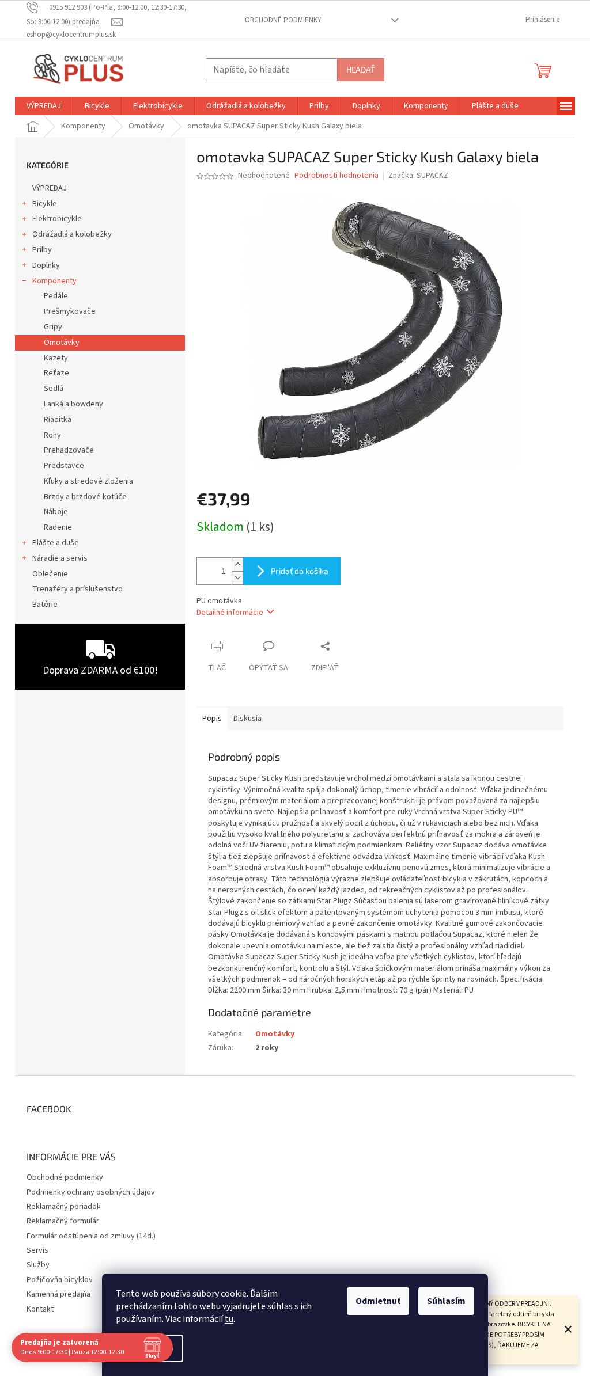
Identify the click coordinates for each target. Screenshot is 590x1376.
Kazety (56, 358)
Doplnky (46, 265)
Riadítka (57, 419)
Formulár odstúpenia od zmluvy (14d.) (91, 1236)
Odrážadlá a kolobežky (72, 234)
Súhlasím (446, 1301)
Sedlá (53, 388)
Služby (38, 1265)
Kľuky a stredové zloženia (88, 481)
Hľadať (360, 69)
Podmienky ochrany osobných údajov (91, 1192)
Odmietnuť (377, 1301)
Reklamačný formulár (63, 1221)
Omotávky (62, 342)
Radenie (58, 527)
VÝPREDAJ (49, 188)
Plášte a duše (55, 543)
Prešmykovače (70, 311)
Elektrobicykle (57, 219)
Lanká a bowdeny (73, 404)
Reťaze (56, 373)
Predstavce (64, 466)
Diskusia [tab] (247, 718)
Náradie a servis (60, 558)
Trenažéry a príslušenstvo (77, 589)
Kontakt (40, 1309)
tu (229, 1319)
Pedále (56, 296)
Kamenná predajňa (58, 1294)
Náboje (56, 512)
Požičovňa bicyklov (60, 1280)
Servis (37, 1250)
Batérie (45, 604)
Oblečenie (50, 574)
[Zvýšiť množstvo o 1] (237, 564)
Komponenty (54, 281)
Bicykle (44, 204)
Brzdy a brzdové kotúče (85, 497)
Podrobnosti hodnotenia (336, 175)
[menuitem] (44, 106)
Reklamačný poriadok (64, 1206)
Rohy (52, 435)
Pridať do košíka (299, 571)
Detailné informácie (229, 612)
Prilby (42, 250)
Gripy (53, 327)
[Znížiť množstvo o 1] (237, 577)
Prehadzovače (69, 450)
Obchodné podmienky (283, 20)
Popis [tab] (212, 718)
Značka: (418, 175)
